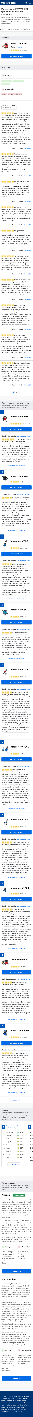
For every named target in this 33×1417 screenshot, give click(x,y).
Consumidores (8, 3)
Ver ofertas (16, 1271)
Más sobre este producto (16, 465)
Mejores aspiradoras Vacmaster (19, 29)
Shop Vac (9, 1142)
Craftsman (9, 1132)
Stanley (8, 1135)
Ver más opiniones (23, 436)
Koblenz (8, 1151)
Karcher (8, 1148)
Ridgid (8, 1157)
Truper (8, 1154)
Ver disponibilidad (16, 56)
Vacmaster (19, 47)
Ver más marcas (14, 1164)
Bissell (8, 1138)
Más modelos (16, 1100)
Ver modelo (28, 148)
